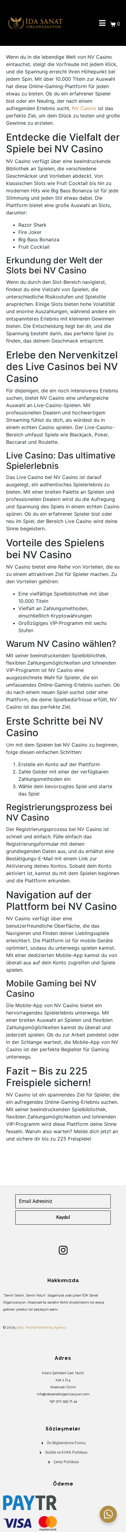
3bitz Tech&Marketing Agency (41, 1327)
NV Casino (84, 108)
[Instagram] (63, 1250)
